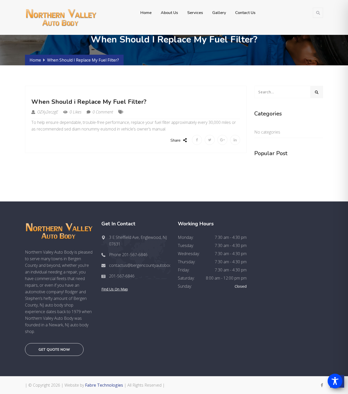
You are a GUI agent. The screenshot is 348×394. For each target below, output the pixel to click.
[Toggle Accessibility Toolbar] (335, 381)
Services (195, 12)
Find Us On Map (114, 289)
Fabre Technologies (104, 385)
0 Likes (75, 112)
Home (146, 12)
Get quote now (54, 349)
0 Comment (102, 112)
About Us (169, 12)
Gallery (219, 12)
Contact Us (245, 12)
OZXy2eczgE (47, 112)
